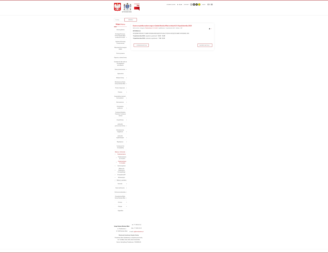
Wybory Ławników (121, 180)
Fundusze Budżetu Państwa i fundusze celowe (120, 114)
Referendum (121, 177)
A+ (181, 4)
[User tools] (210, 28)
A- (178, 4)
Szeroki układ (211, 4)
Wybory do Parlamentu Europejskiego (121, 170)
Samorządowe (122, 165)
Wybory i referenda (120, 152)
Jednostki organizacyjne (120, 136)
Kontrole (120, 183)
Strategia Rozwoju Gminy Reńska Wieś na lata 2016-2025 (120, 35)
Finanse (120, 92)
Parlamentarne (121, 154)
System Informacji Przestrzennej (120, 42)
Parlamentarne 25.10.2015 (122, 157)
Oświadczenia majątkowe (120, 130)
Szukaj (130, 19)
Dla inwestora (120, 102)
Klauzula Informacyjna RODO (120, 48)
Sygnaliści (120, 210)
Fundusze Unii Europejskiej (120, 146)
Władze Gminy (120, 77)
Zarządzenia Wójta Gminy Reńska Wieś (120, 197)
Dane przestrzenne (120, 69)
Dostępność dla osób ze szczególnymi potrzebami (120, 63)
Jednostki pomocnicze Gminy (120, 124)
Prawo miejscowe (120, 88)
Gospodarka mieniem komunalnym (120, 97)
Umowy (120, 202)
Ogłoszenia (120, 73)
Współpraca (120, 142)
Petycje (120, 206)
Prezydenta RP (121, 174)
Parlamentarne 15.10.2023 (151, 28)
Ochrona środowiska (120, 192)
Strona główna (120, 29)
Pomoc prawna (120, 53)
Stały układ (208, 4)
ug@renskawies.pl (138, 231)
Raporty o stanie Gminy (120, 57)
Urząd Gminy (120, 120)
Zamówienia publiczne (120, 107)
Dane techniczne (120, 188)
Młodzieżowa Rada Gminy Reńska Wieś (120, 82)
